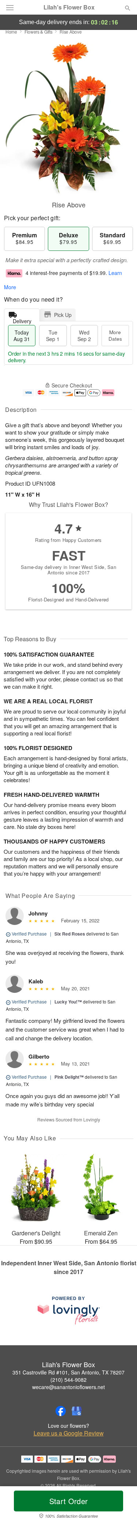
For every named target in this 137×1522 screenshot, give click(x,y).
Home (11, 31)
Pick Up (63, 314)
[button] (121, 1505)
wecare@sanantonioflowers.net (68, 1387)
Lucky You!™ (68, 1001)
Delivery (22, 319)
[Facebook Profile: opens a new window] (61, 1411)
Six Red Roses (69, 933)
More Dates (115, 335)
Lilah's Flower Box (69, 7)
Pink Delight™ (69, 1077)
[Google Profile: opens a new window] (77, 1411)
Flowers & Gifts (38, 31)
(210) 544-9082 (68, 1379)
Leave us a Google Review (69, 1433)
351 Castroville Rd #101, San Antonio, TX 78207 (68, 1372)
